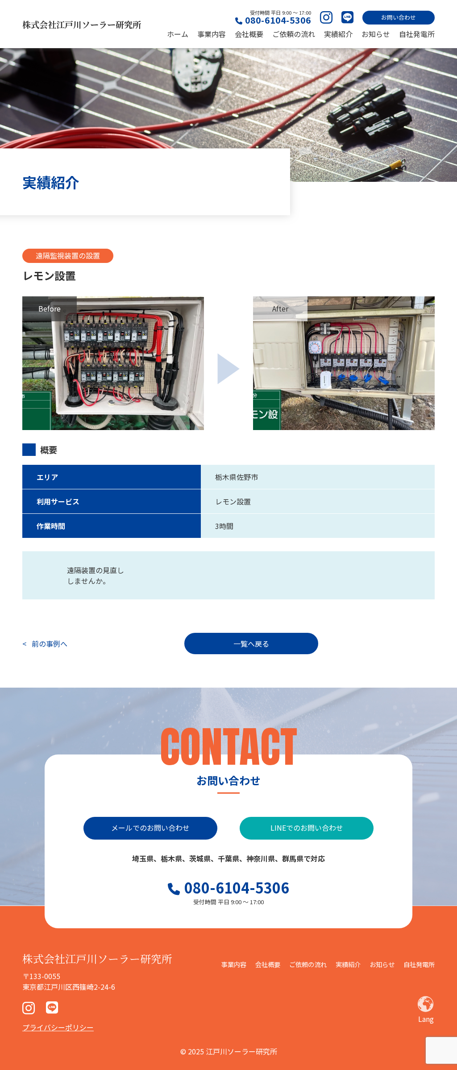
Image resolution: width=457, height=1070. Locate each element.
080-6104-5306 (278, 20)
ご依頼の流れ (293, 34)
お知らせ (375, 34)
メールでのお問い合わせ (150, 827)
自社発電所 (417, 34)
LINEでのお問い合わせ (306, 827)
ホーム (177, 34)
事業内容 (211, 34)
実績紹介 (338, 34)
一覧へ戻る (251, 643)
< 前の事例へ (44, 643)
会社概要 (249, 34)
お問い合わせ (398, 17)
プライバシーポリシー (58, 1027)
